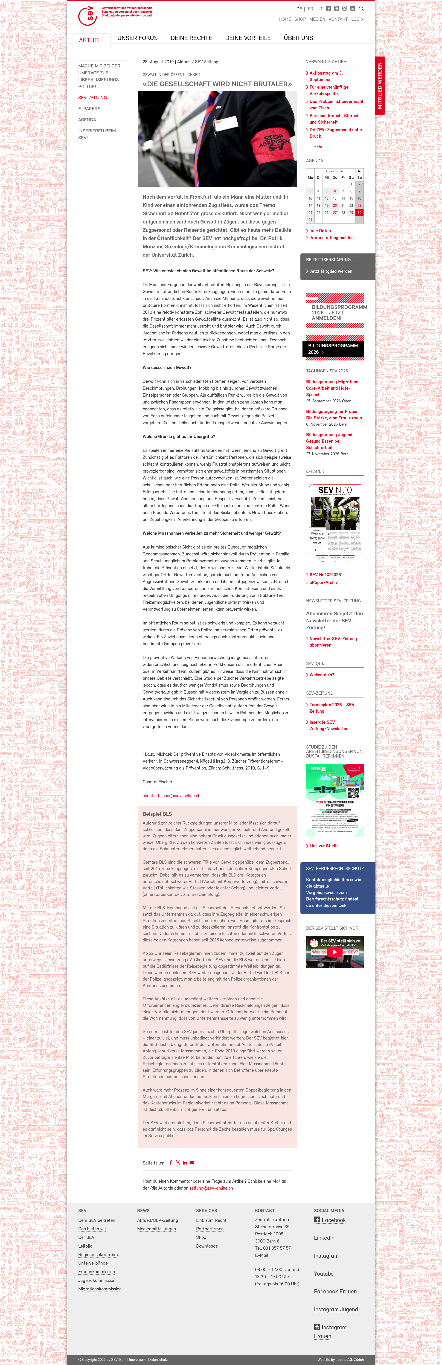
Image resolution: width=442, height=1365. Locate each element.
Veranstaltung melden (332, 238)
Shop (300, 19)
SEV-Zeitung (92, 98)
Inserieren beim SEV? (97, 134)
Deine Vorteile (248, 38)
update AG (344, 1360)
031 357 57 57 (277, 1248)
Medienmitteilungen (156, 1229)
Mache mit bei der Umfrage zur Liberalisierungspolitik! (99, 76)
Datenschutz (158, 1360)
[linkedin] (185, 1163)
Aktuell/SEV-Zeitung (157, 1220)
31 (310, 220)
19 (327, 206)
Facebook (334, 1220)
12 (327, 198)
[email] (191, 1163)
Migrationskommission (100, 1289)
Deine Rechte (191, 38)
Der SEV (86, 1237)
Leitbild (85, 1246)
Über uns (298, 38)
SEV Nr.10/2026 (325, 575)
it (321, 9)
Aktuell (92, 41)
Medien (317, 19)
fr (310, 9)
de (299, 9)
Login (357, 19)
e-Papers (89, 109)
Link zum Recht (211, 1220)
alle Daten (320, 231)
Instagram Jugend (336, 1310)
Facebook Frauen (335, 1292)
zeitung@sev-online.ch (211, 1188)
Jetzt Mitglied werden (331, 271)
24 (310, 213)
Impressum (137, 1360)
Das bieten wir (92, 1229)
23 (359, 206)
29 (351, 213)
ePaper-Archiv (324, 583)
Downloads (207, 1246)
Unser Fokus (137, 38)
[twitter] (178, 1163)
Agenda (87, 120)
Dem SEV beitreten (96, 1220)
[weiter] (359, 171)
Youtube (324, 1274)
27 (335, 213)
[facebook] (171, 1163)
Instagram (326, 1256)
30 (359, 213)
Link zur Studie (324, 846)
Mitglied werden (380, 85)
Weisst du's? (322, 675)
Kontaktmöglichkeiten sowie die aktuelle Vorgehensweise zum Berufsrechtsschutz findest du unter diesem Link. (333, 893)
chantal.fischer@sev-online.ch (171, 796)
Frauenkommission (96, 1271)
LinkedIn (324, 1238)
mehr (317, 147)
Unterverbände (93, 1263)
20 (335, 206)
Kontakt (338, 19)
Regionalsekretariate (98, 1254)
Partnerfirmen (210, 1229)
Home (285, 19)
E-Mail (261, 1255)
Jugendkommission (97, 1280)
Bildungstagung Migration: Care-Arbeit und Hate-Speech (332, 388)
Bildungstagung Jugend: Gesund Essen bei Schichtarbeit (330, 441)
